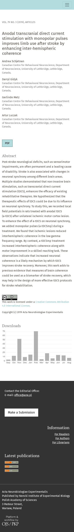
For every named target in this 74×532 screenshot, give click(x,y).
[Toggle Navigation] (67, 4)
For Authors (62, 438)
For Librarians (60, 442)
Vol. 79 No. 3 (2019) (13, 22)
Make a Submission (21, 412)
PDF (7, 143)
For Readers (62, 434)
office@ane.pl (23, 395)
